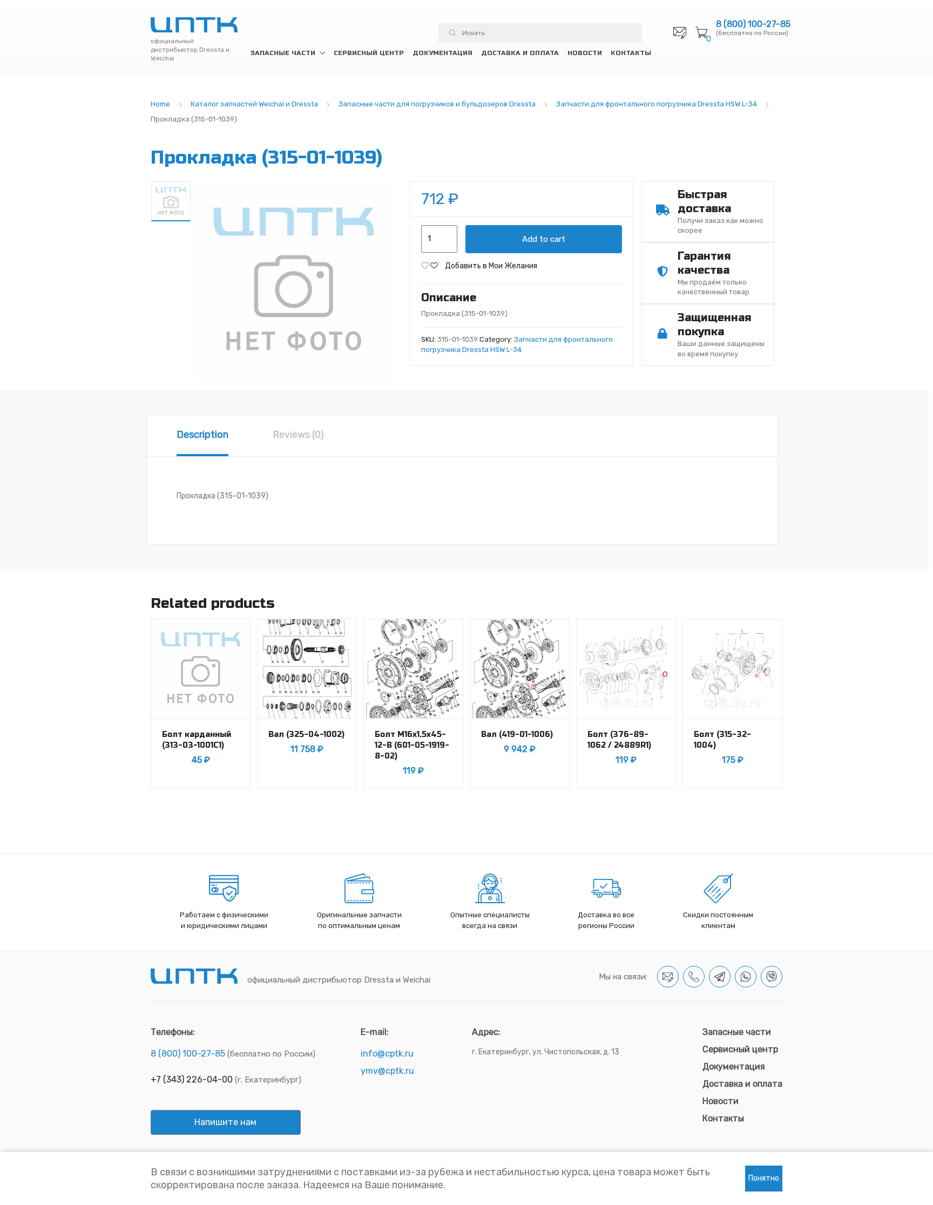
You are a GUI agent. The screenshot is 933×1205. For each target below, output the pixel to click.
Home (160, 104)
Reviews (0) (298, 435)
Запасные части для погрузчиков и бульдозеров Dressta (437, 104)
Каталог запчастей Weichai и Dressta (254, 104)
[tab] (202, 435)
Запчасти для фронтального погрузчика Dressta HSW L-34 (656, 104)
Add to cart (543, 239)
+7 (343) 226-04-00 (192, 1079)
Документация (442, 53)
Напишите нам (225, 1122)
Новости (584, 53)
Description (202, 435)
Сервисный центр (369, 53)
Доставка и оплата (520, 53)
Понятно (763, 1178)
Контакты (631, 53)
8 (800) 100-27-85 (753, 24)
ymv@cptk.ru (387, 1071)
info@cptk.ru (387, 1053)
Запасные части (282, 53)
